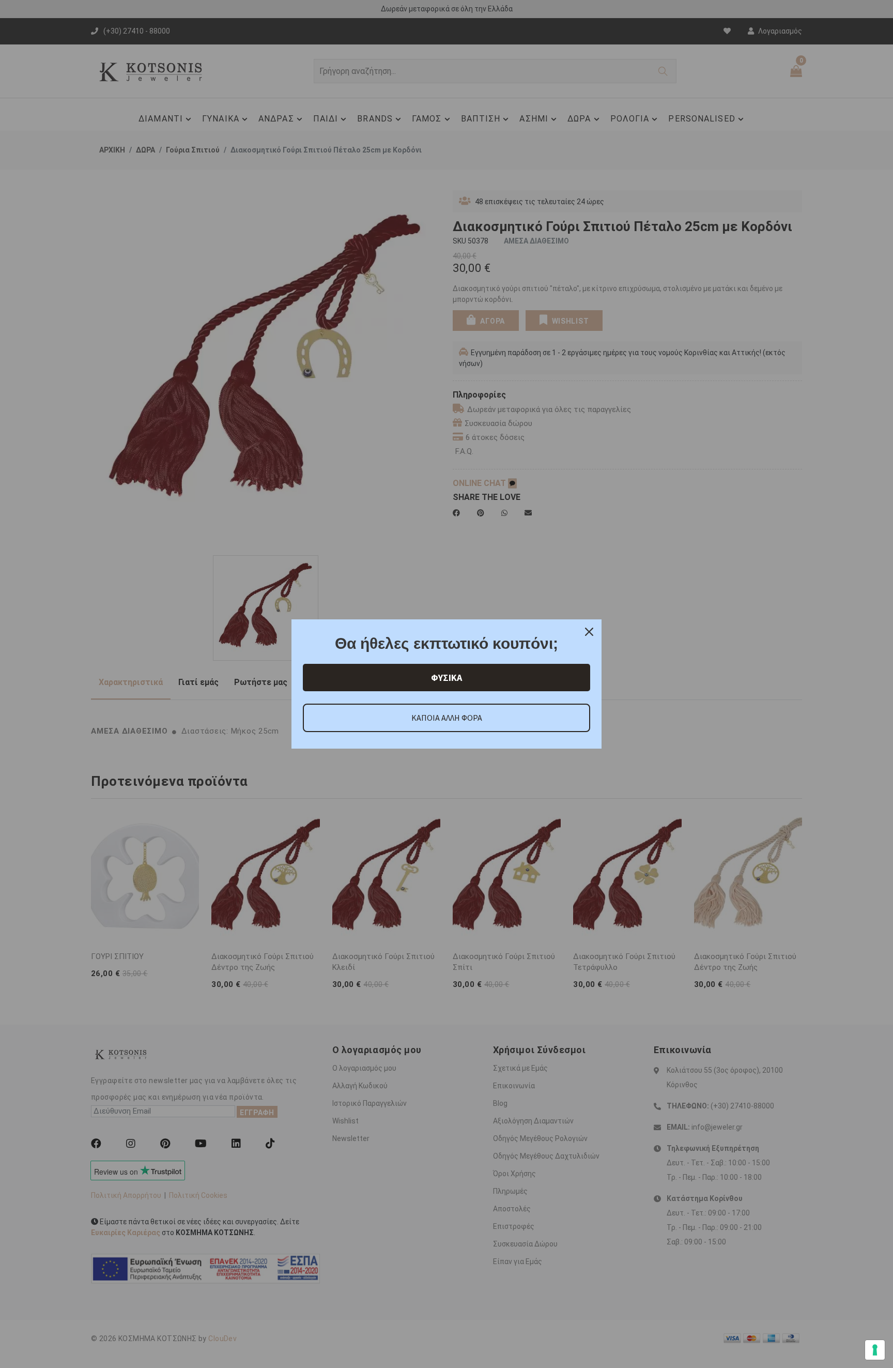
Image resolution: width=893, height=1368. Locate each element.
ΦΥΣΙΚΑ (446, 677)
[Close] (589, 631)
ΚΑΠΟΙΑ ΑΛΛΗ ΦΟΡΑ (446, 717)
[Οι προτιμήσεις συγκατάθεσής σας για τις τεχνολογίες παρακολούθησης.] (875, 1350)
